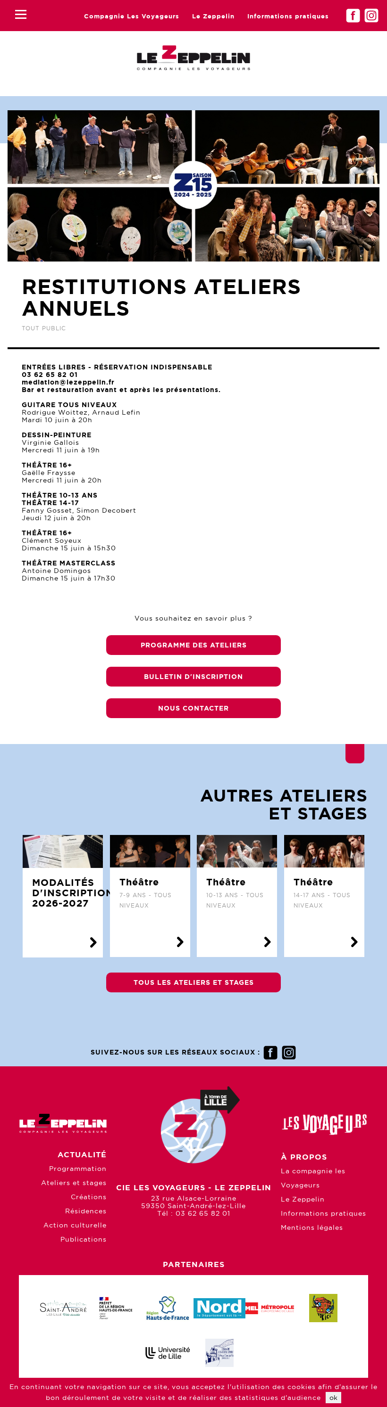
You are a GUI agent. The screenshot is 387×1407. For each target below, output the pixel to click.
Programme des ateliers (194, 645)
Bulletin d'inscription (193, 676)
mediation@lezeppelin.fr (68, 382)
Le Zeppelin (213, 16)
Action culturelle (75, 1225)
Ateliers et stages (74, 1182)
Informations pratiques (288, 16)
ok (333, 1397)
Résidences (86, 1211)
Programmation (78, 1168)
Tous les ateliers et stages (194, 982)
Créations (89, 1197)
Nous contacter (193, 708)
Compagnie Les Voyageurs (131, 16)
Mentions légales (312, 1227)
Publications (83, 1239)
